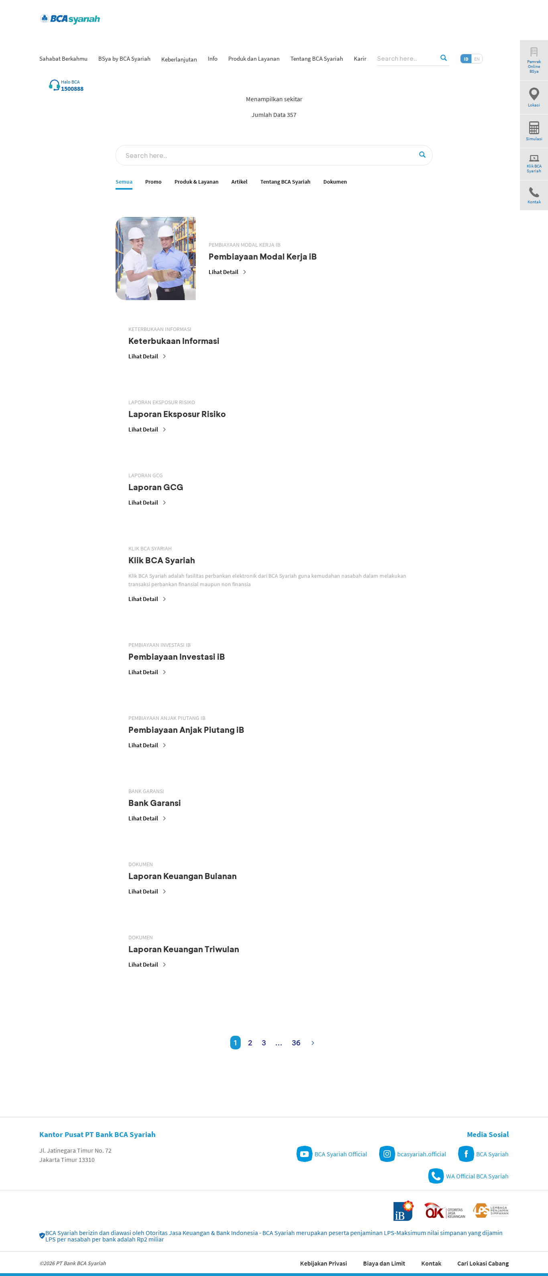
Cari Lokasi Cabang (483, 1263)
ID (466, 59)
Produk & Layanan (197, 181)
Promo (153, 181)
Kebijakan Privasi (323, 1263)
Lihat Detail (223, 272)
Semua (124, 181)
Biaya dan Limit (384, 1263)
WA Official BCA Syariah (477, 1176)
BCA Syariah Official (341, 1154)
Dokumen (335, 181)
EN (477, 59)
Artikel (239, 181)
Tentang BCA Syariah (285, 181)
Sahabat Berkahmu (63, 58)
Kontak (431, 1263)
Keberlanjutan (179, 59)
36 (296, 1042)
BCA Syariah (492, 1154)
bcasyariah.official (421, 1154)
